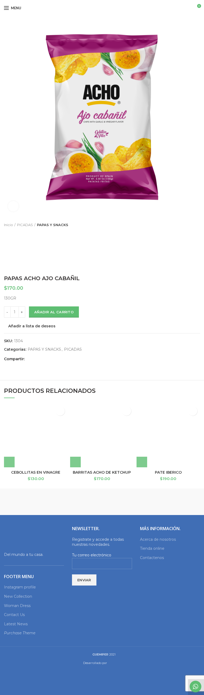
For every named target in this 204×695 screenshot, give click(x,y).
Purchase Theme (19, 633)
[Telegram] (55, 359)
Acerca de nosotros (158, 539)
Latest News (16, 624)
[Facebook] (30, 359)
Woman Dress (17, 605)
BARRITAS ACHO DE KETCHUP (102, 472)
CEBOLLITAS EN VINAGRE (35, 472)
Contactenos (152, 557)
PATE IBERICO (168, 472)
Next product (197, 224)
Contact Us (14, 614)
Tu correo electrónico (91, 555)
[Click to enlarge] (13, 206)
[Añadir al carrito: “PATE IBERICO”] (142, 462)
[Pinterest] (42, 359)
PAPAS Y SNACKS (52, 225)
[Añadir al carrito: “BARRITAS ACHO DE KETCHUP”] (75, 462)
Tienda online (152, 548)
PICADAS (25, 225)
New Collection (18, 596)
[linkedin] (48, 359)
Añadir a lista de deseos (32, 326)
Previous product (186, 224)
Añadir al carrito (54, 312)
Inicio (8, 225)
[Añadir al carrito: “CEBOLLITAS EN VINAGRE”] (9, 462)
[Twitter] (36, 359)
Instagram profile (20, 587)
